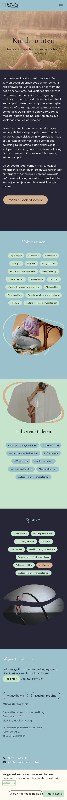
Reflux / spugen (51, 453)
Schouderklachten (24, 565)
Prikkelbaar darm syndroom (22, 271)
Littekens (15, 303)
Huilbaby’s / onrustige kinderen (22, 445)
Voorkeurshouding (51, 445)
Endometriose (36, 279)
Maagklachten (48, 263)
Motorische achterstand (21, 469)
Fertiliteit (54, 279)
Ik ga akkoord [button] (54, 793)
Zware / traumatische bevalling (23, 453)
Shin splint (45, 541)
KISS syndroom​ (21, 461)
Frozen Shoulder (15, 279)
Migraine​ (31, 263)
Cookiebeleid (9, 783)
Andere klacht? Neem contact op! (41, 303)
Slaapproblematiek (48, 469)
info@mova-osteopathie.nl (25, 762)
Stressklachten (14, 295)
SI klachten (33, 255)
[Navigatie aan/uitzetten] (60, 5)
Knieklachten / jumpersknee (42, 549)
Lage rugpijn (16, 255)
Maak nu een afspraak (25, 200)
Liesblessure (17, 549)
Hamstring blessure (25, 541)
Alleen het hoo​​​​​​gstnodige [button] (25, 793)
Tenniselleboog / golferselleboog (33, 557)
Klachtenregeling (46, 695)
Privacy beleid (15, 695)
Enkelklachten (20, 533)
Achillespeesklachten (43, 533)
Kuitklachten (44, 565)
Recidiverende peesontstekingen (43, 295)
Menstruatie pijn (49, 271)
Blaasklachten (52, 287)
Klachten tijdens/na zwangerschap (23, 287)
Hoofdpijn (16, 263)
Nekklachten (51, 255)
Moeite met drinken (43, 461)
